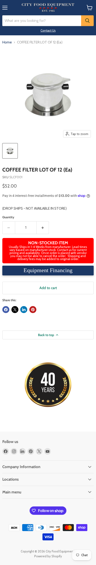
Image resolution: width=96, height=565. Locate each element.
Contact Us (48, 30)
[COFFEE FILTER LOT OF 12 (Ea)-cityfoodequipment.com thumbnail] (10, 150)
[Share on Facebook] (5, 309)
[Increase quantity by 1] (43, 227)
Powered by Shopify (48, 556)
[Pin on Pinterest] (32, 309)
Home (7, 42)
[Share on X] (14, 309)
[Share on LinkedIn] (23, 309)
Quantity (8, 217)
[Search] (87, 20)
